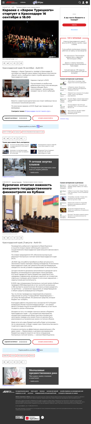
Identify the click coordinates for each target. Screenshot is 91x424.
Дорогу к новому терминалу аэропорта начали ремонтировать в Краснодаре (74, 64)
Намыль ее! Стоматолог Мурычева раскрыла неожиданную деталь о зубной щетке (77, 204)
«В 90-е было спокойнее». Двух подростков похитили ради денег (77, 82)
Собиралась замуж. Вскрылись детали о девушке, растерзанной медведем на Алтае (77, 88)
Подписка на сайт (21, 393)
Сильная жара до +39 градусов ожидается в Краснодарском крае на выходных (74, 71)
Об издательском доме (22, 391)
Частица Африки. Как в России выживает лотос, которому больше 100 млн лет (77, 106)
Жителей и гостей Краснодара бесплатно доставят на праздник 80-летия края (19, 152)
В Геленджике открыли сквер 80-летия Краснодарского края (47, 145)
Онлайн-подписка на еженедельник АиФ (71, 391)
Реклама (42, 391)
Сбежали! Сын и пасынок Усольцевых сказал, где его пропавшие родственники (78, 94)
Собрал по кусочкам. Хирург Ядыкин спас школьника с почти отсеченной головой (78, 192)
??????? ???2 (64, 119)
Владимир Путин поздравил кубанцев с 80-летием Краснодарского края (46, 152)
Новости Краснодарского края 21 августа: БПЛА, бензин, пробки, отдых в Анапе (74, 43)
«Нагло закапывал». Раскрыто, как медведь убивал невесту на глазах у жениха (78, 186)
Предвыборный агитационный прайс (45, 393)
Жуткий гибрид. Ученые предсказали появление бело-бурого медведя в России (78, 100)
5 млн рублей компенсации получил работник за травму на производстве (74, 50)
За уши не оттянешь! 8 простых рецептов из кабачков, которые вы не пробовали (78, 210)
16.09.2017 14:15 (6, 7)
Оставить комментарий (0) (45, 118)
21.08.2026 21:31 (6, 182)
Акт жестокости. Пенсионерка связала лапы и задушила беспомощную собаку (74, 57)
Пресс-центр (34, 391)
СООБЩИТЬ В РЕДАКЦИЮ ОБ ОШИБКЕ (68, 393)
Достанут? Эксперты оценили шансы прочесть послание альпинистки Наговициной (78, 216)
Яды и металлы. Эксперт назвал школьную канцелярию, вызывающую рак (76, 112)
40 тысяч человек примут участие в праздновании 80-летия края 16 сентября (19, 146)
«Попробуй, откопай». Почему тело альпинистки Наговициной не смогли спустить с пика (77, 198)
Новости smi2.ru (8, 177)
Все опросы (74, 29)
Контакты (30, 393)
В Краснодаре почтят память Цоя (37, 111)
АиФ (16, 59)
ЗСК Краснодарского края (9, 233)
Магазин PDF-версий (52, 391)
